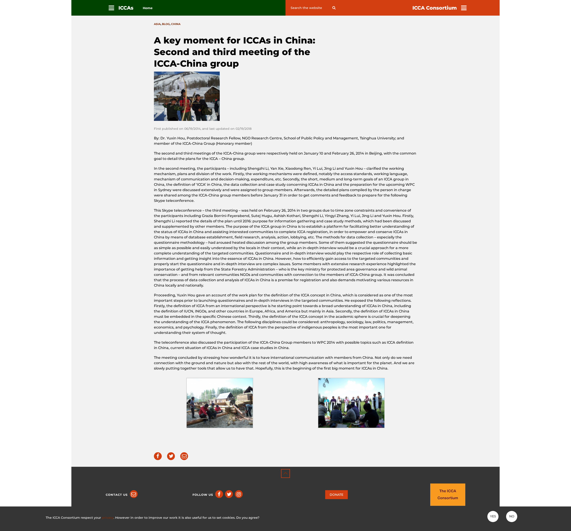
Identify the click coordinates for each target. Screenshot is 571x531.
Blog (166, 24)
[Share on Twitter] (171, 456)
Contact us (117, 494)
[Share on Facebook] (158, 456)
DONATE (336, 495)
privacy (108, 518)
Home (148, 8)
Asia (157, 24)
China (175, 24)
